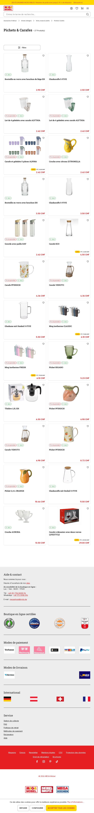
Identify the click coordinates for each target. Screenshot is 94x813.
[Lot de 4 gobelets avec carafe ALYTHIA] (25, 104)
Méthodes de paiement (13, 731)
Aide (5, 738)
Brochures (57, 757)
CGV (60, 752)
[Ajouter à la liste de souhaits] (43, 55)
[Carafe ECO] (69, 228)
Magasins (12, 752)
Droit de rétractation (41, 757)
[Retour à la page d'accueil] (8, 8)
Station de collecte (11, 721)
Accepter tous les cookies (61, 808)
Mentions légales (48, 752)
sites (28, 583)
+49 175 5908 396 (20, 595)
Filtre (24, 48)
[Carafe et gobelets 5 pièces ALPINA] (25, 145)
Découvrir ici (78, 2)
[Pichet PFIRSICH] (69, 392)
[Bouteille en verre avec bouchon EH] (25, 187)
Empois (22, 752)
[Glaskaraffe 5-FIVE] (69, 63)
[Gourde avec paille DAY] (25, 228)
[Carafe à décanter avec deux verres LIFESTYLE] (69, 516)
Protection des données (76, 752)
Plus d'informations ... (75, 802)
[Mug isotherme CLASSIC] (69, 310)
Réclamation (8, 734)
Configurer (37, 808)
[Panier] (82, 8)
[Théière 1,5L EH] (25, 392)
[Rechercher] (87, 14)
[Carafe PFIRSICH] (25, 269)
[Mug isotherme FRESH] (25, 351)
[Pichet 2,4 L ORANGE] (25, 475)
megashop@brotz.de (18, 599)
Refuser (23, 808)
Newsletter (33, 752)
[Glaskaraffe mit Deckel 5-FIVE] (69, 475)
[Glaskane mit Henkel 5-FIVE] (25, 310)
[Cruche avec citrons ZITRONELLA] (69, 145)
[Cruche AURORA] (25, 516)
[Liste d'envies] (77, 8)
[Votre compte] (71, 8)
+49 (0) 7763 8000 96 (17, 593)
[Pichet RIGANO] (69, 351)
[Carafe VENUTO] (69, 269)
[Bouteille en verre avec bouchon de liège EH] (25, 63)
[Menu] (87, 8)
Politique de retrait (11, 728)
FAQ (5, 724)
